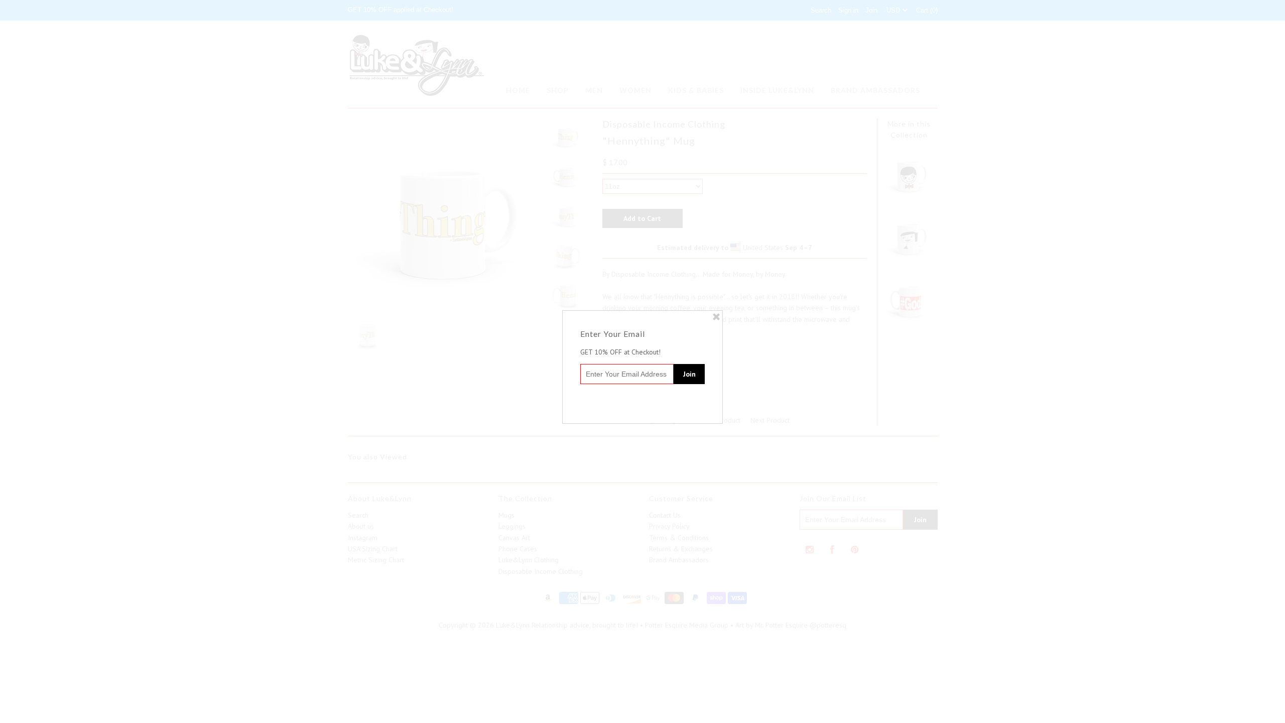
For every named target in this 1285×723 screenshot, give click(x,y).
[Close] (716, 317)
